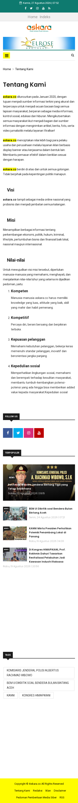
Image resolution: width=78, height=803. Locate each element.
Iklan (48, 790)
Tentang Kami (24, 69)
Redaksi (37, 790)
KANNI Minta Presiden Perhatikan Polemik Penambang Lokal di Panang (50, 532)
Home (33, 17)
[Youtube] (43, 8)
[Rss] (49, 8)
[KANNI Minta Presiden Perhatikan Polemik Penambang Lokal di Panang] (15, 533)
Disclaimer (60, 790)
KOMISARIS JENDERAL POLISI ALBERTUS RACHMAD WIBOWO (33, 673)
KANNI (11, 695)
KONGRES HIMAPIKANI (36, 695)
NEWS (12, 477)
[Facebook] (26, 8)
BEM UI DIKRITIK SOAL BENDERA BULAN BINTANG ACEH (38, 685)
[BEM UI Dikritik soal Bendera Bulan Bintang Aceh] (15, 513)
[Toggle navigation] (6, 55)
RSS (62, 797)
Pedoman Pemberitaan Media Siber (36, 797)
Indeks (45, 17)
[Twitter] (31, 8)
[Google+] (37, 8)
